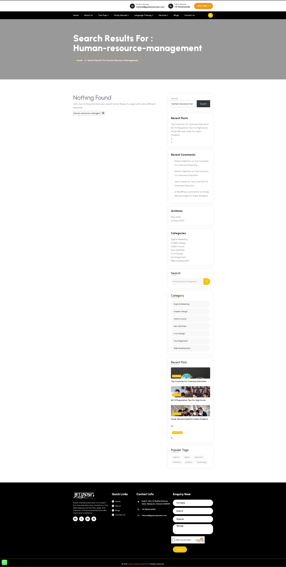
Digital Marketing (179, 239)
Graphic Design (178, 243)
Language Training (142, 15)
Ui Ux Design (177, 253)
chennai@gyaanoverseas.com (150, 7)
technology (201, 462)
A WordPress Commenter (187, 191)
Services (162, 15)
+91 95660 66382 (149, 509)
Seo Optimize (178, 250)
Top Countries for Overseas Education (190, 124)
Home (76, 15)
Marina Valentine (183, 161)
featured (177, 462)
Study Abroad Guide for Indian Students (189, 419)
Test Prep (102, 15)
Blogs (176, 15)
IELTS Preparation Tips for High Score (189, 127)
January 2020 (177, 220)
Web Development (180, 260)
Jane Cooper (181, 181)
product (189, 462)
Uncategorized (178, 257)
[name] (203, 6)
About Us (88, 15)
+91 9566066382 (182, 7)
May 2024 (176, 217)
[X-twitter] (81, 518)
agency (176, 457)
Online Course (177, 246)
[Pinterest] (93, 518)
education (199, 457)
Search (174, 98)
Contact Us (189, 15)
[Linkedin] (87, 518)
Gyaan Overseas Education (138, 564)
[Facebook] (75, 518)
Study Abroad (120, 15)
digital (186, 457)
